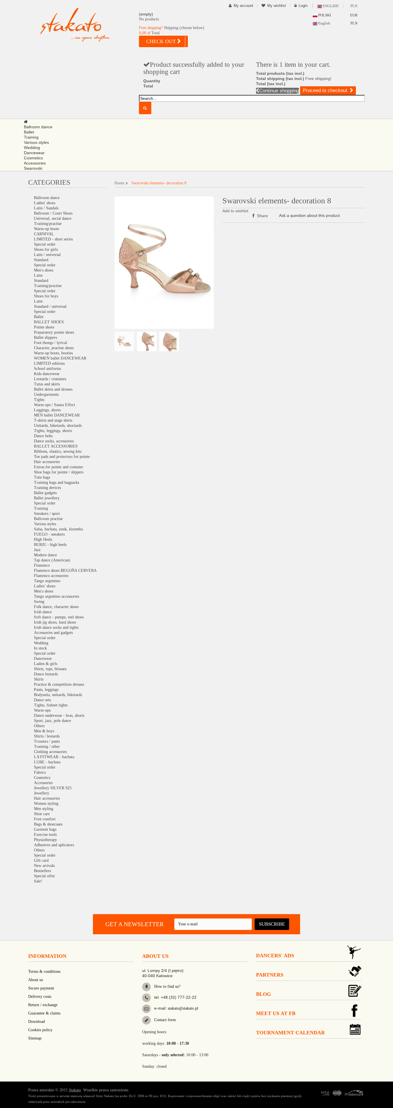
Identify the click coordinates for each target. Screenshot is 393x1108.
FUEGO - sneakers (49, 534)
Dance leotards (46, 674)
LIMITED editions (49, 363)
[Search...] (145, 108)
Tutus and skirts (47, 384)
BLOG (263, 994)
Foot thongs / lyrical (50, 343)
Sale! (38, 881)
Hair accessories (47, 462)
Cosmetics (42, 777)
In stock (40, 648)
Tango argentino (47, 581)
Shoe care (42, 814)
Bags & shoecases (48, 824)
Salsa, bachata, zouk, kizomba (58, 529)
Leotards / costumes (50, 379)
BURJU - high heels (50, 544)
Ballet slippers (45, 337)
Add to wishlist (235, 211)
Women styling (46, 803)
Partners (269, 975)
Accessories (43, 783)
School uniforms (47, 368)
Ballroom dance (47, 198)
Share (262, 215)
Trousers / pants (47, 741)
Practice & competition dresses (59, 684)
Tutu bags (42, 477)
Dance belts (43, 436)
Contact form (164, 1020)
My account (243, 5)
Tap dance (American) (52, 560)
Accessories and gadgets (53, 633)
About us (35, 980)
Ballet (38, 317)
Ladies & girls (45, 664)
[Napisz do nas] (146, 1009)
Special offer (44, 876)
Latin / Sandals (46, 208)
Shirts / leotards (47, 736)
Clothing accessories (50, 752)
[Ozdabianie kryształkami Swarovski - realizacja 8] (124, 341)
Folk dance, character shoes (56, 607)
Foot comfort (45, 819)
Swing (39, 601)
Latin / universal (47, 255)
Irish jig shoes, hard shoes (55, 622)
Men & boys (44, 731)
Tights (39, 400)
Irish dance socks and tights (56, 627)
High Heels (43, 539)
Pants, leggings (46, 689)
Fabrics (40, 772)
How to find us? (166, 986)
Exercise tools (45, 834)
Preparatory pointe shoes (54, 332)
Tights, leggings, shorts (53, 431)
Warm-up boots (46, 229)
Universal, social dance (52, 218)
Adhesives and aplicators (54, 845)
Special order (45, 244)
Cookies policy (40, 1030)
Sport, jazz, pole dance (52, 721)
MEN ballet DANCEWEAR (57, 415)
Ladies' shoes (44, 203)
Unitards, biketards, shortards (58, 425)
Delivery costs (39, 996)
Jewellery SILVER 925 (53, 788)
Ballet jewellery (47, 498)
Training (41, 508)
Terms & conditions (44, 971)
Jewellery (41, 793)
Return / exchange (43, 1005)
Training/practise (48, 223)
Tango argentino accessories (56, 596)
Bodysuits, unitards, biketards (58, 695)
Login (303, 5)
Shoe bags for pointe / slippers (58, 472)
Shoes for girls (46, 249)
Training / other (47, 746)
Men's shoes (43, 270)
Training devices (47, 488)
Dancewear (43, 658)
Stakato (75, 1090)
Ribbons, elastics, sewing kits (57, 451)
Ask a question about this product (309, 215)
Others (39, 726)
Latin (38, 275)
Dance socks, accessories (54, 441)
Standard (41, 260)
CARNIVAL (44, 234)
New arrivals (44, 866)
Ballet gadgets (45, 493)
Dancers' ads (275, 955)
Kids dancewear (47, 374)
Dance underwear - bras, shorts (59, 715)
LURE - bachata (47, 762)
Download (36, 1021)
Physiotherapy (45, 840)
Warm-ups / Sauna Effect (54, 405)
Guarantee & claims (44, 1013)
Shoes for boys (46, 296)
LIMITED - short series (53, 239)
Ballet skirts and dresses (53, 389)
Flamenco (42, 565)
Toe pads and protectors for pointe (62, 456)
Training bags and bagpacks (56, 482)
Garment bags (45, 829)
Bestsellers (42, 871)
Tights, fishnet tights (51, 705)
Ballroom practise (48, 519)
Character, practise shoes (54, 348)
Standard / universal (50, 306)
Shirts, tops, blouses (50, 669)
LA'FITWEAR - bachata (54, 757)
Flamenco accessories (51, 576)
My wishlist (276, 5)
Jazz (37, 550)
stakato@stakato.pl (183, 1008)
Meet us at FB (275, 1013)
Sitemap (34, 1038)
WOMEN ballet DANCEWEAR (60, 358)
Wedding (41, 643)
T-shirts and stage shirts (53, 420)
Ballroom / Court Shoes (53, 213)
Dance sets (42, 700)
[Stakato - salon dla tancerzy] (84, 24)
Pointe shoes (44, 327)
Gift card (41, 860)
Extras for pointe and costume (58, 467)
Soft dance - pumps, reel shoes (59, 617)
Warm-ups (42, 710)
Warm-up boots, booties (53, 353)
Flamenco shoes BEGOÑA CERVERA (65, 570)
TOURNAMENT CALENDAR (290, 1033)
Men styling (43, 809)
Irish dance (43, 612)
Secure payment (41, 988)
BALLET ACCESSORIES (56, 446)
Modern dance (45, 555)
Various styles (45, 524)
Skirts (38, 679)
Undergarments (46, 394)
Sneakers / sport (47, 513)
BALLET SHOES (49, 322)
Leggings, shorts (47, 410)
